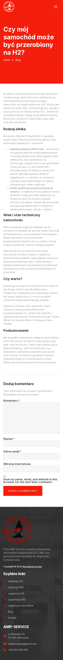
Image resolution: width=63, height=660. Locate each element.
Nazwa (9, 438)
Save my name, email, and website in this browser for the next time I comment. (30, 480)
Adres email (12, 451)
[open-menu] (55, 7)
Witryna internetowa (17, 464)
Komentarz (11, 400)
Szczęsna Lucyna (32, 566)
